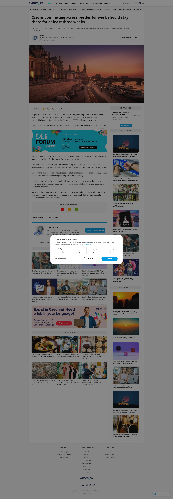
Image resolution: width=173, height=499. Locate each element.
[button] (61, 259)
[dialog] (86, 249)
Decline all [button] (92, 259)
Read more (87, 244)
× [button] (119, 237)
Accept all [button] (109, 259)
